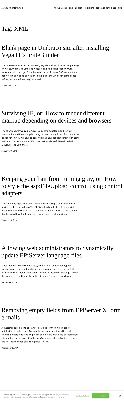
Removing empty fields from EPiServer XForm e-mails (61, 314)
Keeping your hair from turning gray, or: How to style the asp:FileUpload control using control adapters (61, 186)
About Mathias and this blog (68, 8)
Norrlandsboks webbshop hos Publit (104, 8)
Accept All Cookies (101, 396)
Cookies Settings (82, 396)
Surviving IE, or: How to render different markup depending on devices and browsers (56, 117)
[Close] (120, 395)
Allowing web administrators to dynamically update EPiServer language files (57, 252)
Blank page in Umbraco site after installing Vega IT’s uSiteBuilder (55, 51)
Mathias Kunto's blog (12, 8)
